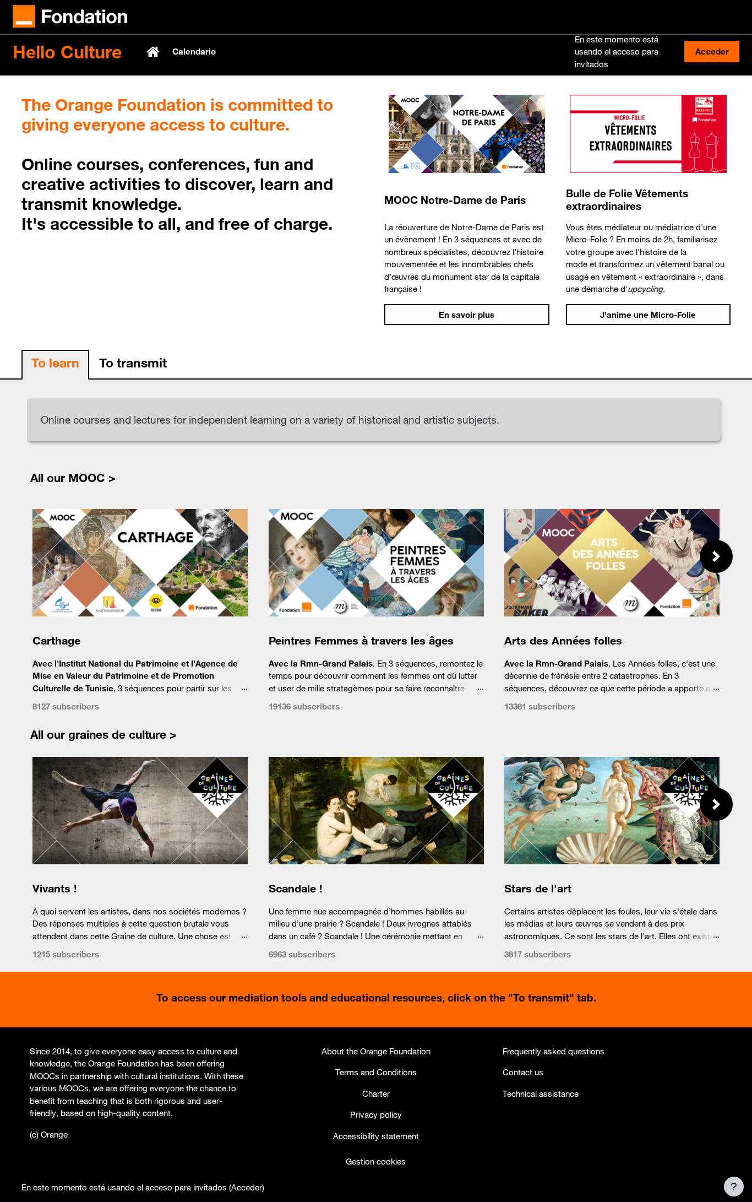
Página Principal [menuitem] (154, 51)
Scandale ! (295, 888)
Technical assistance (541, 1093)
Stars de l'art (537, 888)
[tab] (55, 365)
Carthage (56, 640)
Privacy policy (376, 1114)
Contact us (523, 1072)
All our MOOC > (73, 477)
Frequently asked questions (553, 1051)
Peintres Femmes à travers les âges (360, 640)
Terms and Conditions (376, 1072)
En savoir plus (466, 315)
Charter (376, 1093)
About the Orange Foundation (376, 1051)
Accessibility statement (376, 1136)
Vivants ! (54, 888)
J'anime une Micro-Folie (648, 315)
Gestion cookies (376, 1161)
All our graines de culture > (103, 734)
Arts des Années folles (563, 640)
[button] (716, 556)
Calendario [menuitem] (194, 51)
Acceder (712, 51)
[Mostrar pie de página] (734, 1186)
